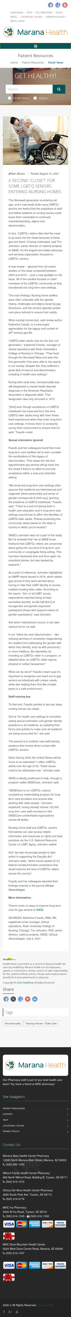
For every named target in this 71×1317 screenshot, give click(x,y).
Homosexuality (13, 1023)
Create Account (55, 16)
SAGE (39, 910)
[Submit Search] (59, 89)
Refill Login (17, 20)
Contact (8, 1113)
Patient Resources (33, 62)
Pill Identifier (44, 12)
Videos (43, 98)
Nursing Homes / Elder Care (41, 1023)
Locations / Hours (31, 16)
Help (29, 12)
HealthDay (28, 982)
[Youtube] (65, 5)
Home (14, 62)
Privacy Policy (11, 1131)
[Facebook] (50, 5)
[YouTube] (17, 1312)
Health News (21, 98)
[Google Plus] (10, 1312)
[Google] (57, 5)
